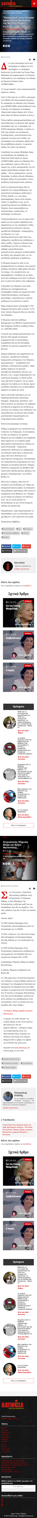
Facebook (6, 546)
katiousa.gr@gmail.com (10, 1419)
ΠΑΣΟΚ (25, 533)
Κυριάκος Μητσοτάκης (11, 1059)
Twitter (17, 546)
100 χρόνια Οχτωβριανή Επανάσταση (14, 1463)
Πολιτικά (4, 1430)
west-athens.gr (21, 1048)
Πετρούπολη (27, 1063)
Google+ (27, 546)
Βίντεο (3, 1444)
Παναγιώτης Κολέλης (10, 886)
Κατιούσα (6, 57)
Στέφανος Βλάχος (9, 1067)
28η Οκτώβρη (6, 1469)
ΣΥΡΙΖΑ (6, 537)
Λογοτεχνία (5, 1437)
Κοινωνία (4, 1435)
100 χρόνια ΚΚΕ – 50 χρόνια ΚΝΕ (12, 1461)
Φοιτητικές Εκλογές (8, 1467)
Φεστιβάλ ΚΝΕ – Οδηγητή (10, 1472)
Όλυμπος (28, 529)
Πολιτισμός (5, 1432)
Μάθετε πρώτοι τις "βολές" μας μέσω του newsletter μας (16, 1482)
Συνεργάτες (5, 1451)
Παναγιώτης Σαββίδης (11, 533)
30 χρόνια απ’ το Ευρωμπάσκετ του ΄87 (15, 1465)
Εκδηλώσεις (5, 1449)
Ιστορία (4, 1441)
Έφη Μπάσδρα (8, 529)
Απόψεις (4, 1439)
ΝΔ (19, 529)
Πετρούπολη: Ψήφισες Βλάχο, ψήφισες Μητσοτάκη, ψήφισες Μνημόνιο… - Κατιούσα (17, 1132)
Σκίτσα (3, 1447)
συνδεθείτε (27, 586)
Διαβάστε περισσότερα (21, 569)
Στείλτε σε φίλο (21, 551)
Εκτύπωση (7, 551)
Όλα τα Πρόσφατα (18, 825)
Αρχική (3, 1428)
